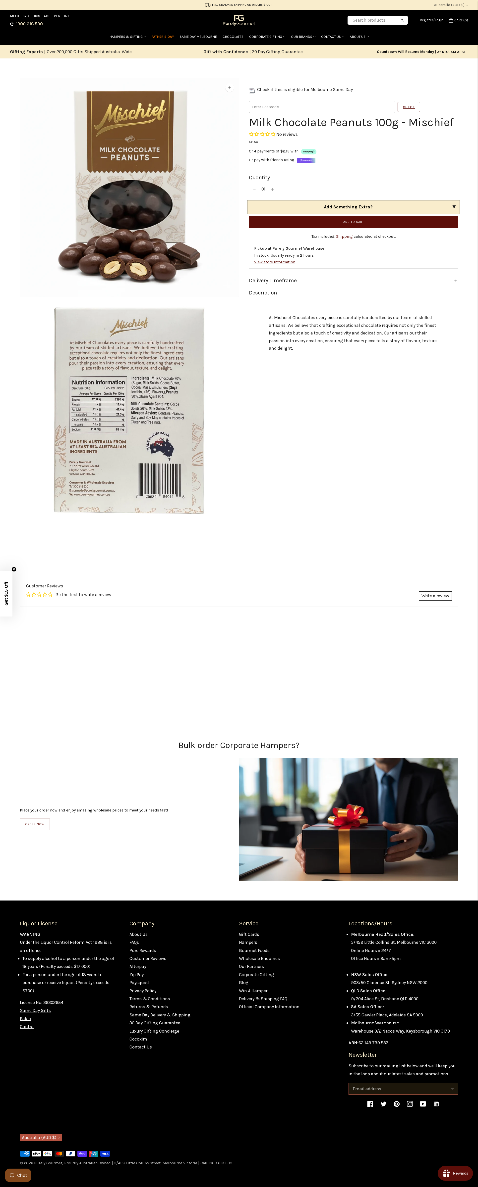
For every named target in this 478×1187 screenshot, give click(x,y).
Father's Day (163, 37)
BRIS (36, 16)
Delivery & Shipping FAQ (263, 998)
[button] (262, 134)
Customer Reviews (147, 958)
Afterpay (137, 966)
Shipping (344, 236)
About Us (357, 37)
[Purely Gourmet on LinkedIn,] (436, 1106)
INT (66, 16)
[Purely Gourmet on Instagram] (410, 1106)
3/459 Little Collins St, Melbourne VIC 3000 (394, 942)
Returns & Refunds (148, 1006)
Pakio (25, 1018)
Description (263, 293)
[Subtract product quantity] (254, 189)
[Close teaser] (13, 569)
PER (57, 16)
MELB (14, 16)
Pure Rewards (142, 950)
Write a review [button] (435, 596)
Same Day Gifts (35, 1010)
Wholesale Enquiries (259, 958)
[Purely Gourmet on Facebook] (370, 1106)
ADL (47, 16)
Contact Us (331, 37)
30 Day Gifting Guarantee (154, 1023)
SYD (26, 16)
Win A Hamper (253, 991)
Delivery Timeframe (273, 281)
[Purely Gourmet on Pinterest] (397, 1106)
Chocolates (233, 37)
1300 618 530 (29, 24)
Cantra (27, 1026)
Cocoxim (138, 1039)
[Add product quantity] (272, 189)
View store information (274, 262)
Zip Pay (136, 974)
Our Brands (301, 37)
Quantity (259, 177)
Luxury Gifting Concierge (154, 1031)
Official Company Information (269, 1006)
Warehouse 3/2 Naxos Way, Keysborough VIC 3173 (400, 1031)
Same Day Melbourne (198, 37)
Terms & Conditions (149, 998)
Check (409, 107)
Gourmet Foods (254, 950)
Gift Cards (249, 934)
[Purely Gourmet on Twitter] (383, 1106)
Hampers (248, 942)
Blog (243, 982)
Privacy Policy (142, 991)
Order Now (35, 824)
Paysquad (139, 982)
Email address (366, 1083)
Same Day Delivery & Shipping (159, 1015)
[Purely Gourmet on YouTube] (423, 1106)
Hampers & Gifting (126, 37)
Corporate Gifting (265, 37)
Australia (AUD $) (449, 4)
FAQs (134, 942)
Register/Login (431, 20)
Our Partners (251, 966)
